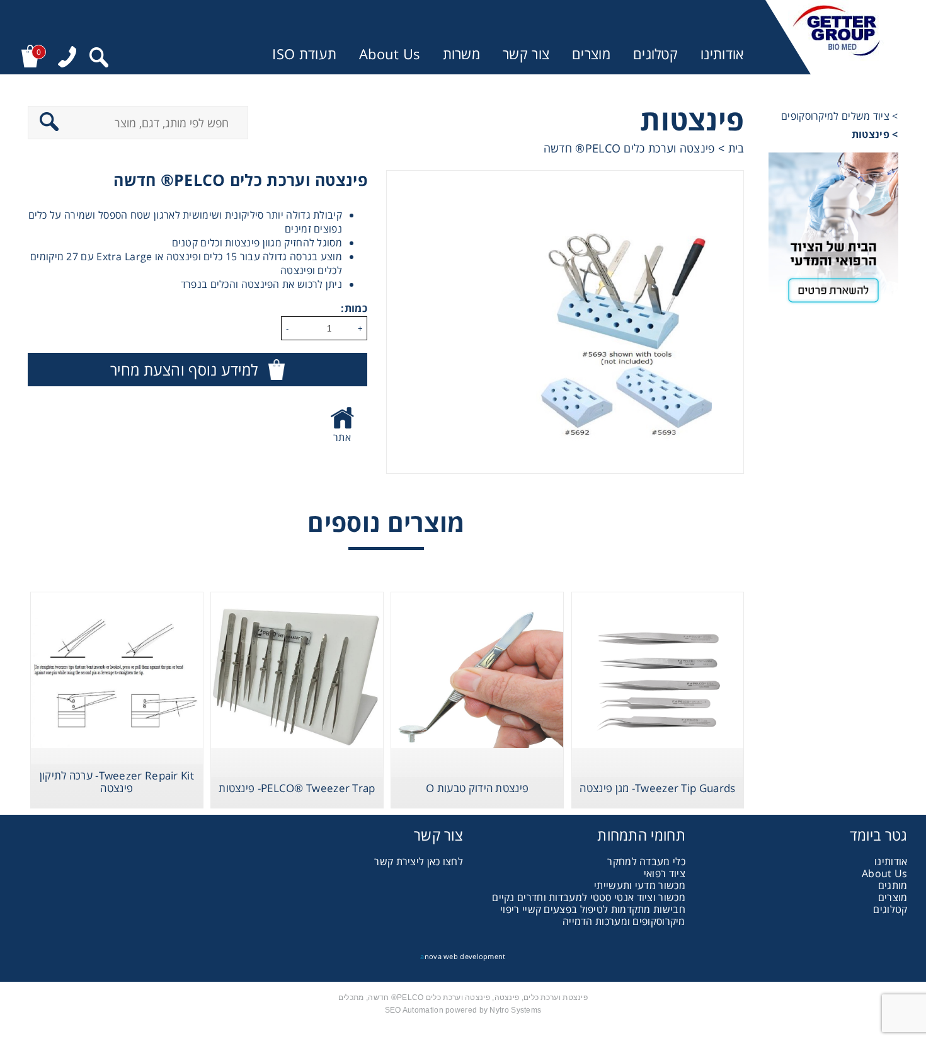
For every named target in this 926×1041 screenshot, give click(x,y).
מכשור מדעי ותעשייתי (639, 885)
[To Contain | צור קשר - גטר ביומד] (833, 233)
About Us (389, 54)
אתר (342, 437)
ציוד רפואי (664, 873)
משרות (462, 54)
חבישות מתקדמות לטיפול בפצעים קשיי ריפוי (592, 909)
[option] (564, 322)
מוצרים (591, 54)
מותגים (893, 885)
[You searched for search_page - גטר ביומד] (98, 59)
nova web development (462, 956)
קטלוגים (655, 54)
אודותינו (721, 54)
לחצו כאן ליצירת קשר (418, 861)
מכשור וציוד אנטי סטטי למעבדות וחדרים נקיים (588, 897)
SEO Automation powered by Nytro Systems (463, 1010)
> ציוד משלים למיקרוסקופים (839, 116)
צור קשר (526, 54)
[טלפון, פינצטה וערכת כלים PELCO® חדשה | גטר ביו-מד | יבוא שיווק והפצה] (67, 58)
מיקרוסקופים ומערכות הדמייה (624, 921)
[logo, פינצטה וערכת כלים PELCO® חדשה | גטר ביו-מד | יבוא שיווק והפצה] (836, 37)
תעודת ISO (304, 54)
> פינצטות (875, 134)
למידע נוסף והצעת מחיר (184, 369)
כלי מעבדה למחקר (646, 861)
